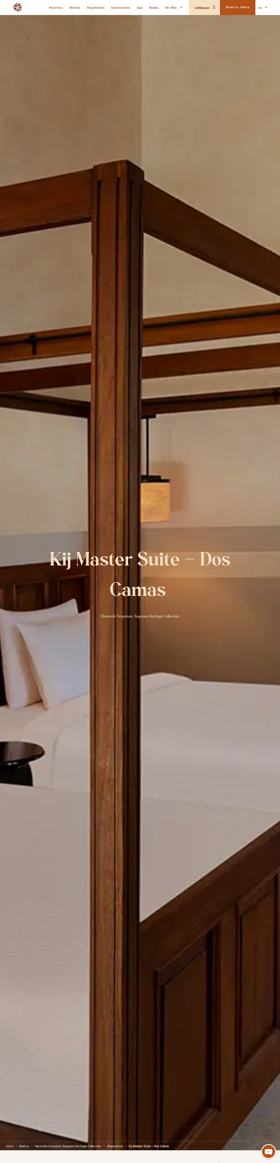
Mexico (24, 1146)
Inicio (10, 1146)
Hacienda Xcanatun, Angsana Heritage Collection (68, 1146)
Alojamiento (115, 1146)
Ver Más (171, 7)
